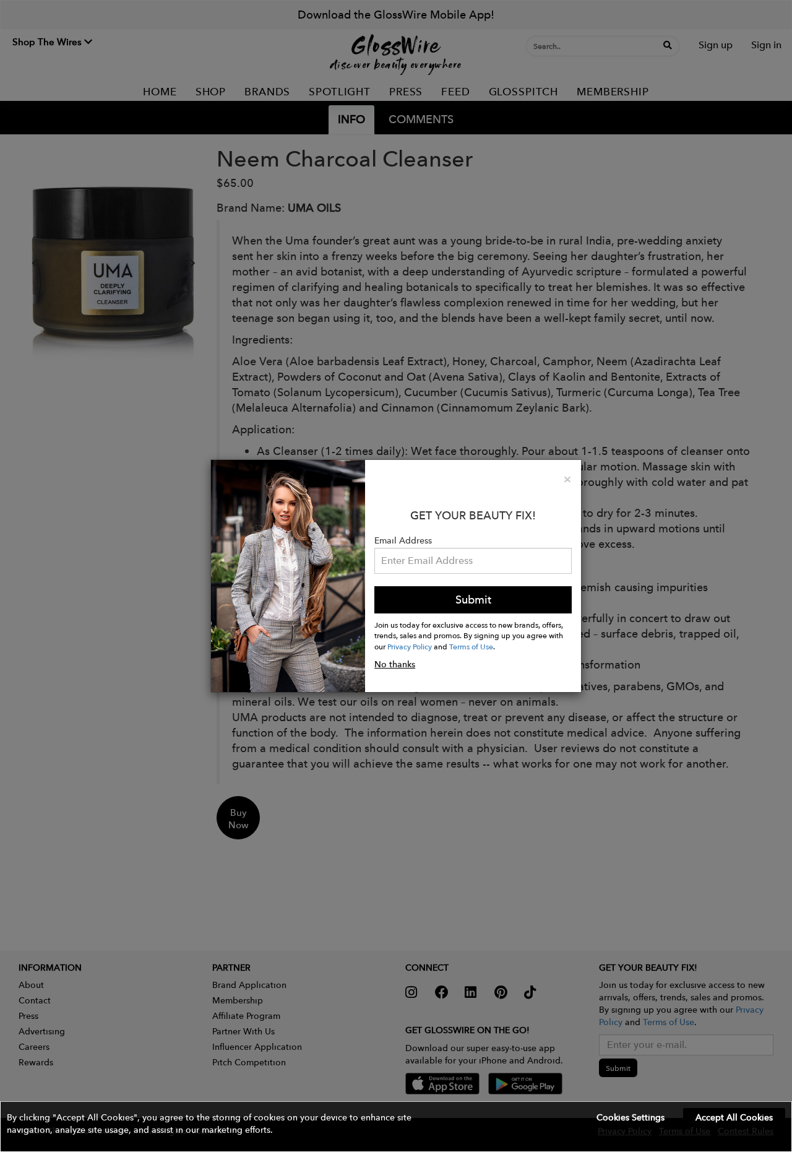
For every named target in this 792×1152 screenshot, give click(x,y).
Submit (473, 599)
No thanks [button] (394, 664)
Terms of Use (471, 646)
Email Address (403, 540)
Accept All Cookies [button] (734, 1117)
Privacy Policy (409, 646)
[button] (396, 1126)
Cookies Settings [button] (630, 1117)
